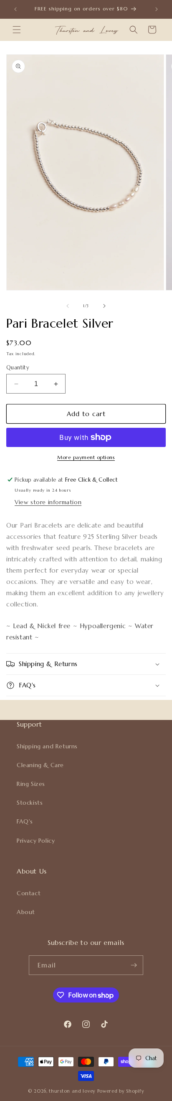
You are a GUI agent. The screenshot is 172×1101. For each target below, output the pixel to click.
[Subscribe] (133, 965)
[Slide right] (104, 306)
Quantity (17, 367)
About (26, 912)
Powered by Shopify (120, 1091)
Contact (28, 893)
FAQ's (25, 821)
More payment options (86, 457)
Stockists (30, 802)
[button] (17, 29)
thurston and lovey (73, 1091)
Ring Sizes (31, 784)
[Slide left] (67, 306)
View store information (48, 502)
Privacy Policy (36, 840)
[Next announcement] (156, 9)
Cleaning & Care (40, 765)
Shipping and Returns (47, 746)
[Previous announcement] (15, 9)
